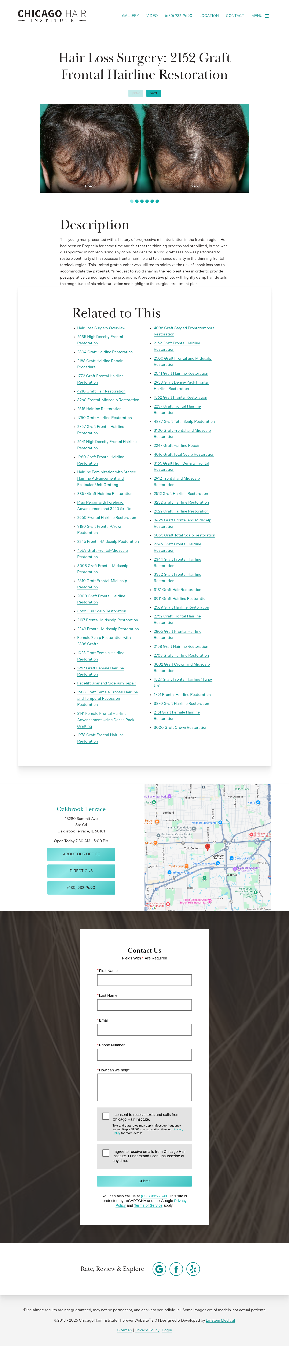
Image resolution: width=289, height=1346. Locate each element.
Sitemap (124, 1330)
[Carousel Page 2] (137, 201)
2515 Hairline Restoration (99, 409)
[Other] (159, 1269)
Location (209, 16)
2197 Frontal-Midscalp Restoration (107, 620)
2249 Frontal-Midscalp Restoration (108, 629)
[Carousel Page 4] (147, 201)
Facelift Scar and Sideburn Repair (106, 683)
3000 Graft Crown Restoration (180, 727)
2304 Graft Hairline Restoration (105, 352)
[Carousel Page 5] (152, 201)
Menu (257, 16)
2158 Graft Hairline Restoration (181, 646)
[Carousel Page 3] (142, 201)
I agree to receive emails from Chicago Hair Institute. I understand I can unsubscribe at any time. (149, 1156)
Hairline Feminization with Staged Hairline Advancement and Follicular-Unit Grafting (106, 478)
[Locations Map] (207, 847)
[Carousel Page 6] (157, 201)
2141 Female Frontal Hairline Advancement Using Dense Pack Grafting (105, 719)
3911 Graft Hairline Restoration (181, 598)
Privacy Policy (147, 1330)
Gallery (130, 16)
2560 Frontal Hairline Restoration (106, 517)
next (153, 93)
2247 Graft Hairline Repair (177, 445)
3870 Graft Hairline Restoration (181, 703)
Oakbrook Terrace (81, 809)
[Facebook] (176, 1269)
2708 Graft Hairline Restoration (181, 655)
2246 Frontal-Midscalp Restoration (108, 541)
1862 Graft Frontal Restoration (180, 397)
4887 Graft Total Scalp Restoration (184, 421)
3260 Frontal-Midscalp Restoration (108, 400)
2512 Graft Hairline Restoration (181, 493)
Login (167, 1330)
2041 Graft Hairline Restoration (181, 373)
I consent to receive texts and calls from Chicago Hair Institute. (148, 1124)
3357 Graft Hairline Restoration (104, 493)
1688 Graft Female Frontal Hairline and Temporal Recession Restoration (107, 698)
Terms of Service (148, 1205)
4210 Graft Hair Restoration (101, 391)
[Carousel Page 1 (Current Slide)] (131, 201)
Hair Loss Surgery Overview (101, 328)
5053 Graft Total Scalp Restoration (184, 535)
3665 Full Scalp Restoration (101, 611)
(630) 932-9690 (154, 1196)
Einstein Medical (220, 1320)
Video (152, 16)
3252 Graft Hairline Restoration (181, 502)
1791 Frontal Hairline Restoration (182, 695)
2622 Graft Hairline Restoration (181, 511)
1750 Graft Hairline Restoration (104, 418)
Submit (144, 1181)
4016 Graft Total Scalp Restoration (184, 454)
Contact (235, 16)
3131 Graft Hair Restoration (177, 590)
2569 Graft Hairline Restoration (181, 607)
